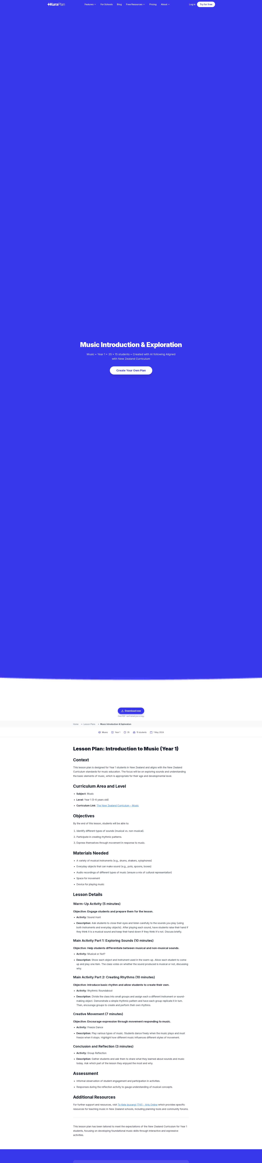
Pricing (153, 4)
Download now (133, 710)
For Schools (107, 4)
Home (75, 724)
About (164, 4)
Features (89, 4)
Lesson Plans (89, 724)
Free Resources (134, 4)
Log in (192, 4)
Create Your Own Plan (131, 370)
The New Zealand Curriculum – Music (118, 805)
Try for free (206, 4)
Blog (119, 4)
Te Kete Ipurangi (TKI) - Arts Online (137, 1104)
